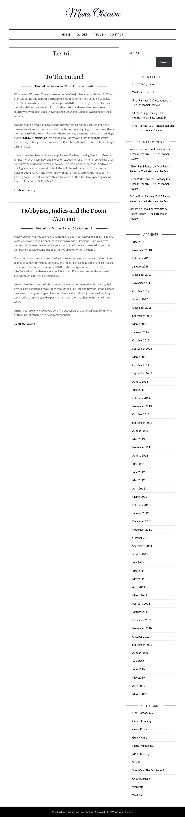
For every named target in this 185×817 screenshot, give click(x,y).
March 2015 (139, 356)
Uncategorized (141, 778)
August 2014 (140, 381)
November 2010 (142, 628)
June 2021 (138, 241)
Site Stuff (138, 762)
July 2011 (138, 562)
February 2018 (141, 258)
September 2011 (142, 546)
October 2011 (140, 537)
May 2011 (138, 578)
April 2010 (138, 685)
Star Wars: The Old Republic (149, 770)
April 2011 (138, 587)
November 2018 (142, 250)
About (99, 34)
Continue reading (24, 190)
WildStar (137, 795)
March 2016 (139, 323)
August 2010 (140, 652)
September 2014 (142, 373)
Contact (116, 34)
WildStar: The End (143, 92)
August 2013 (140, 430)
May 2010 (138, 677)
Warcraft (137, 786)
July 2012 (138, 463)
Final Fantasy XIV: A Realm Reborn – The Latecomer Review (150, 153)
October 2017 (140, 291)
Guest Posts (139, 729)
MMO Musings (141, 754)
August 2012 (140, 455)
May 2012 (138, 480)
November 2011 (142, 529)
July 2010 (138, 661)
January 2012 (140, 513)
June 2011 (138, 570)
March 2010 (139, 694)
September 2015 (142, 348)
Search (135, 52)
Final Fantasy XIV (143, 712)
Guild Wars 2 (140, 737)
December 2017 (142, 274)
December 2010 (142, 620)
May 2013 (138, 439)
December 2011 (142, 521)
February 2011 (141, 603)
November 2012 (142, 447)
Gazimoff (86, 86)
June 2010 (138, 669)
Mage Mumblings (142, 745)
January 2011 (140, 611)
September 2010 (142, 644)
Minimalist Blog (102, 811)
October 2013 (140, 414)
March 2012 (139, 496)
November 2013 (142, 406)
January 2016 (140, 332)
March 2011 (139, 595)
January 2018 (140, 266)
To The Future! (64, 76)
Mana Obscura (93, 14)
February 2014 (141, 398)
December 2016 (142, 307)
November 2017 (142, 282)
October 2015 (140, 340)
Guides (82, 34)
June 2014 (138, 389)
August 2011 (140, 554)
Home (66, 34)
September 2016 (142, 315)
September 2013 (142, 422)
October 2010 (140, 636)
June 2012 (138, 472)
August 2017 (140, 299)
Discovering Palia (143, 84)
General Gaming (142, 721)
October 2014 (140, 365)
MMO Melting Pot (35, 137)
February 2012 (141, 505)
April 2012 (138, 488)
